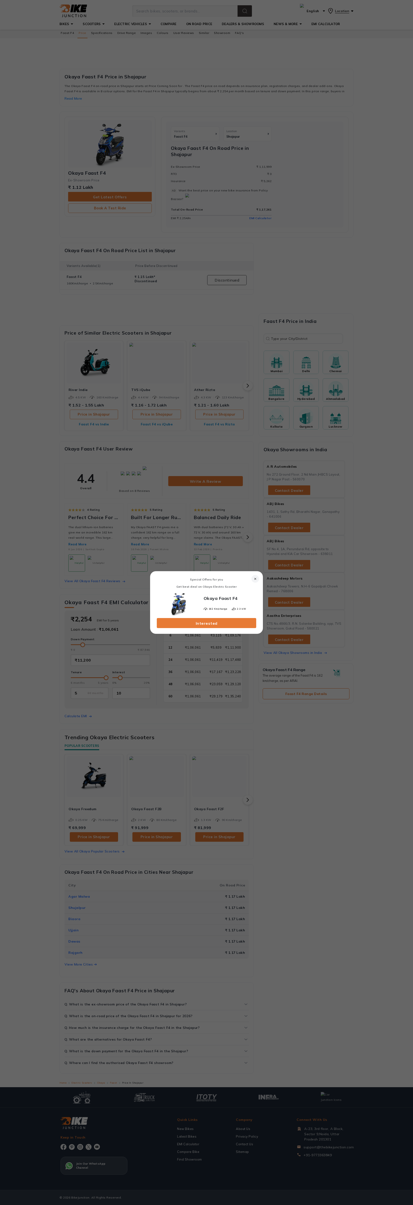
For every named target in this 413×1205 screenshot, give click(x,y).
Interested (206, 623)
